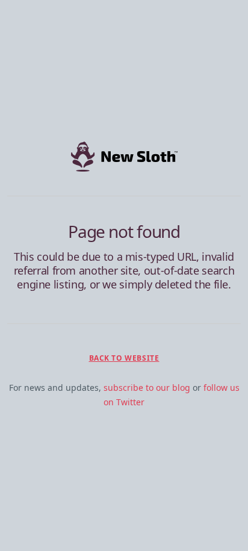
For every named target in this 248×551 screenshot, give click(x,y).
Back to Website (124, 358)
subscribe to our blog (147, 387)
